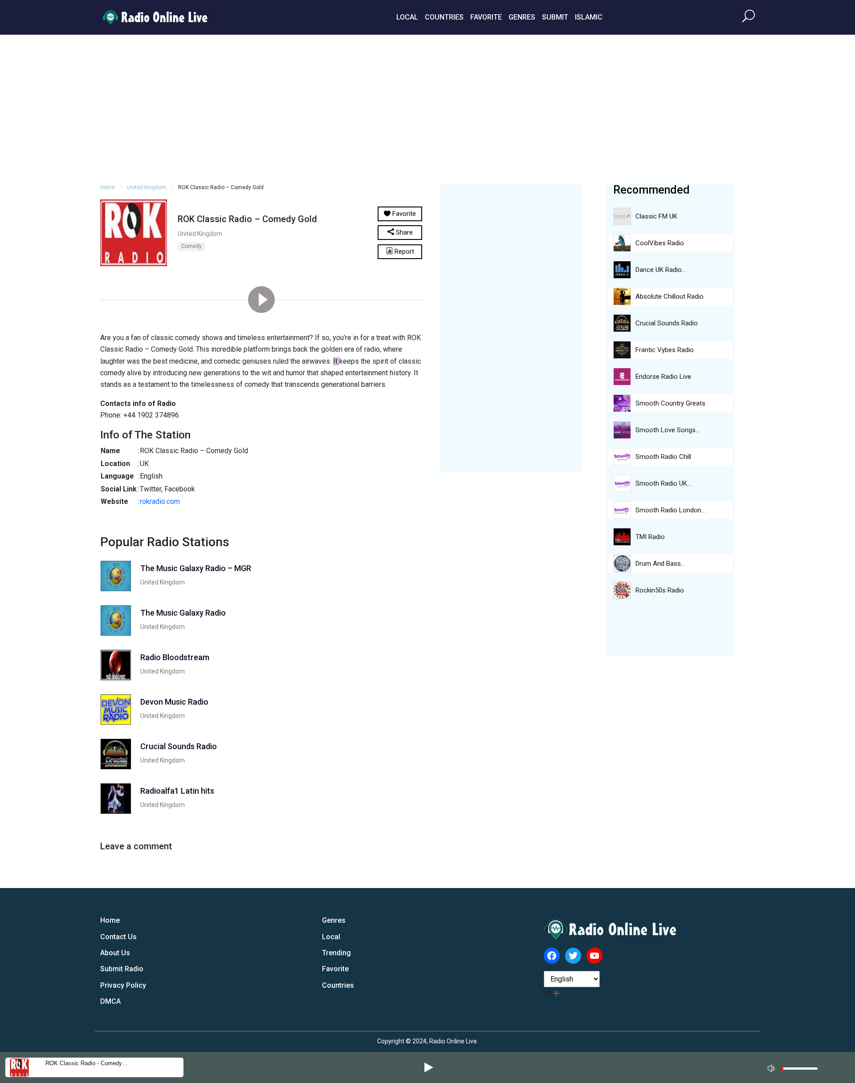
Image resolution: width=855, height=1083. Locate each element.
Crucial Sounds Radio (666, 323)
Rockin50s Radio (659, 590)
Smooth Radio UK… (663, 483)
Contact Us (118, 937)
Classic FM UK (656, 216)
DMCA (110, 1001)
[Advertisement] (427, 107)
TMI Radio (650, 537)
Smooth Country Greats (670, 403)
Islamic (589, 17)
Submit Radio (121, 969)
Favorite (486, 17)
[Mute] (772, 1067)
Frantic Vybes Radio (664, 350)
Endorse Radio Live (663, 377)
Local (407, 17)
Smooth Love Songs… (667, 430)
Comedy (191, 246)
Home (107, 187)
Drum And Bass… (660, 564)
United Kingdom (146, 187)
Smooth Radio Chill (663, 457)
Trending (336, 953)
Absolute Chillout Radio (669, 296)
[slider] (800, 1070)
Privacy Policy (123, 985)
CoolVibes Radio (659, 243)
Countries (444, 17)
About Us (115, 953)
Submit (555, 17)
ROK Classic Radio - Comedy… (86, 1063)
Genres (522, 17)
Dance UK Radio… (660, 270)
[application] (795, 1067)
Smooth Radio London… (670, 510)
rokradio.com (160, 501)
